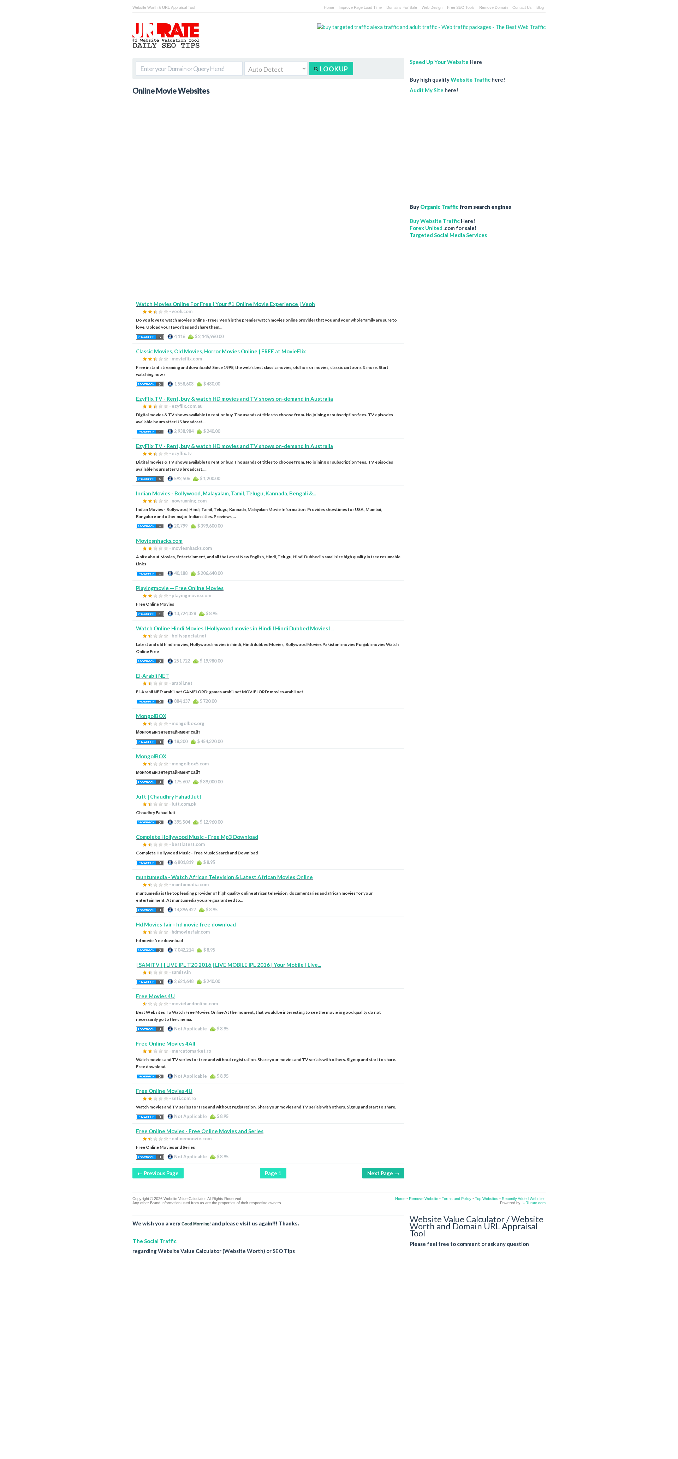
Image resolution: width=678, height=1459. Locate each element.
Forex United (426, 228)
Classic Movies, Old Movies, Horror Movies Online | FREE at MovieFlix (221, 351)
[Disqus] (339, 1362)
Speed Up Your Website (439, 62)
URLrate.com (534, 1203)
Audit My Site (427, 90)
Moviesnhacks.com (159, 540)
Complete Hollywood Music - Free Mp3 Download (197, 837)
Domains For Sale (401, 7)
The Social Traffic (155, 1241)
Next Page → (383, 1173)
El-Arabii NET (152, 675)
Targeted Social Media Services (448, 235)
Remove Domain (493, 7)
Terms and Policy (456, 1198)
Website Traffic (470, 79)
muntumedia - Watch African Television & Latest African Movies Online (224, 877)
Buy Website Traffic (435, 221)
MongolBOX (151, 716)
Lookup (333, 69)
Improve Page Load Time (360, 7)
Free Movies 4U (155, 996)
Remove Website (423, 1198)
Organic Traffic (439, 207)
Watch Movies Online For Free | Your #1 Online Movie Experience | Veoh (225, 304)
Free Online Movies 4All (165, 1043)
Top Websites (486, 1198)
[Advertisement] (268, 250)
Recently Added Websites (524, 1198)
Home (329, 7)
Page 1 (273, 1173)
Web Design (432, 7)
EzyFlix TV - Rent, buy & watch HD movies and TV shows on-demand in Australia (234, 398)
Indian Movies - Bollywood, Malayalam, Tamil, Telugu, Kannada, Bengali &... (226, 493)
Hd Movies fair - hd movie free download (186, 924)
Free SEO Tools (461, 7)
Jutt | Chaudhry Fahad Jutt (169, 796)
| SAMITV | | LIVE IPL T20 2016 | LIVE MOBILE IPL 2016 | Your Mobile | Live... (228, 964)
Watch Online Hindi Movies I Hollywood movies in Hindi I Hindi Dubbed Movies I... (235, 628)
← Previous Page (158, 1173)
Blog (540, 7)
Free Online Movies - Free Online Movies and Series (199, 1131)
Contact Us (522, 7)
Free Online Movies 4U (164, 1091)
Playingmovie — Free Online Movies (180, 588)
